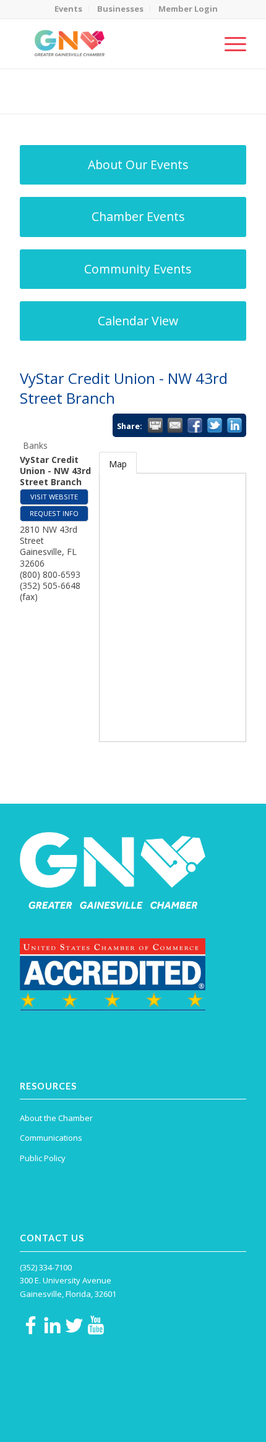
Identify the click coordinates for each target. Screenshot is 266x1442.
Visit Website (54, 496)
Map (118, 464)
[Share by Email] (175, 425)
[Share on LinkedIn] (234, 425)
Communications (51, 1137)
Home (80, 99)
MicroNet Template (62, 86)
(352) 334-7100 (46, 1267)
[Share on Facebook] (194, 425)
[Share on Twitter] (214, 425)
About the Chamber (56, 1117)
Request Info (54, 513)
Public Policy (43, 1158)
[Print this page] (155, 425)
